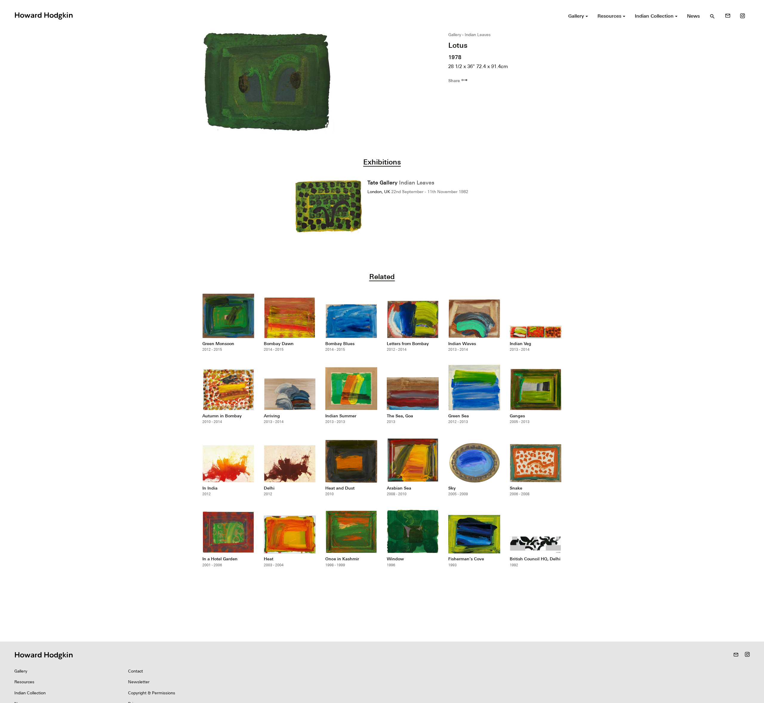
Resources (24, 681)
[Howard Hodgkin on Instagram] (742, 15)
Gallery (454, 34)
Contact (135, 671)
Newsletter (139, 681)
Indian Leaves (478, 34)
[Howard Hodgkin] (43, 15)
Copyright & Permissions (151, 692)
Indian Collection (30, 692)
